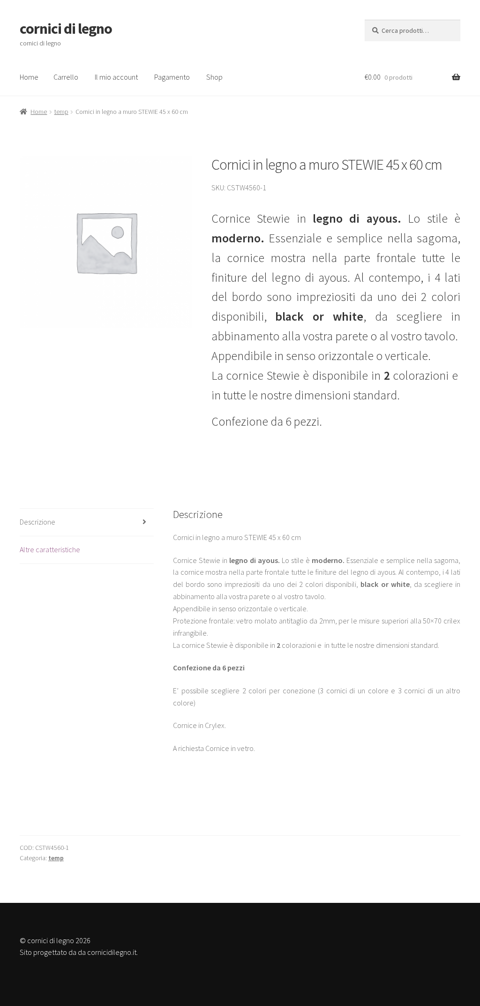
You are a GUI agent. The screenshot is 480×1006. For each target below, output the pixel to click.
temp (61, 111)
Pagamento (172, 77)
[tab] (87, 522)
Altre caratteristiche (50, 549)
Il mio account (116, 77)
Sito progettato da (48, 952)
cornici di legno (66, 28)
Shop (214, 77)
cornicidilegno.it (111, 952)
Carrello (65, 77)
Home (29, 77)
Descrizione (37, 521)
